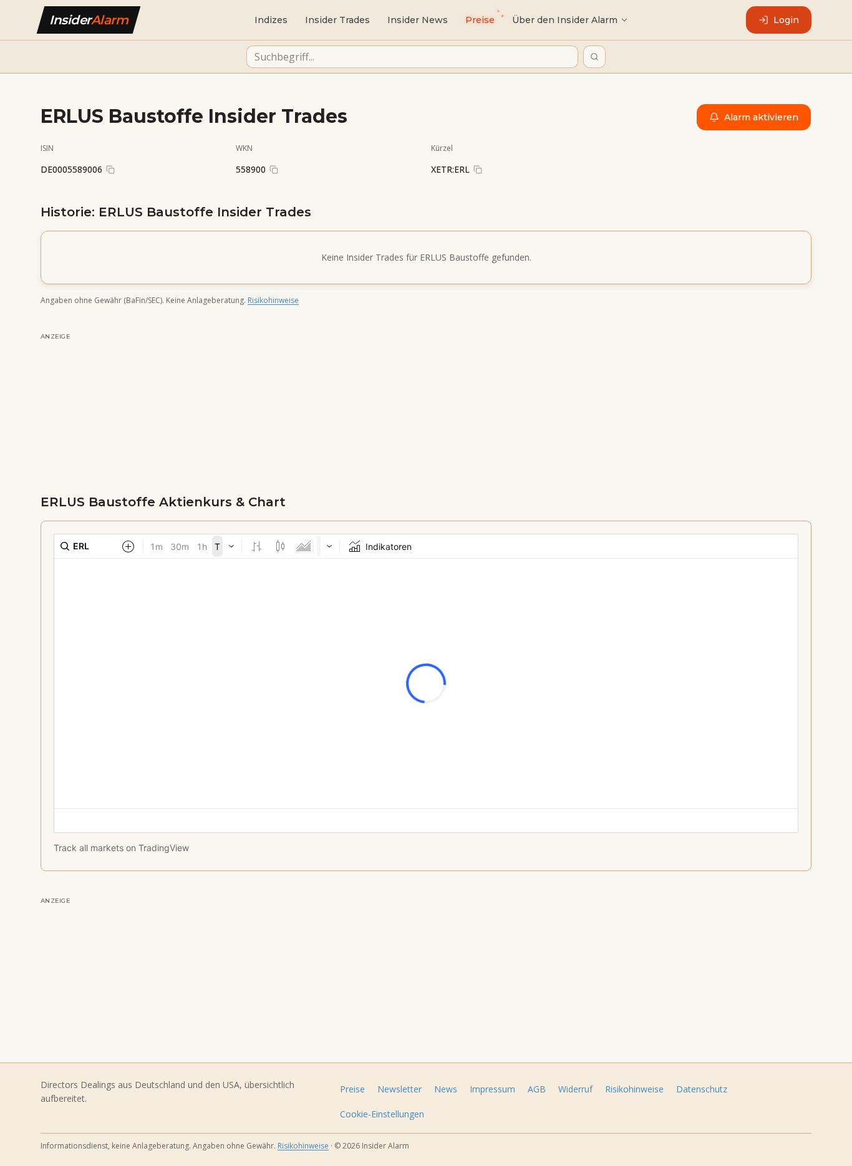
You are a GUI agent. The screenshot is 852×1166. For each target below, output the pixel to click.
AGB (537, 1089)
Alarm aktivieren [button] (761, 117)
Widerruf (575, 1089)
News (445, 1089)
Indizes (271, 20)
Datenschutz (701, 1089)
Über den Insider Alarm (564, 20)
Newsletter (399, 1089)
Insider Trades (337, 20)
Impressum (492, 1089)
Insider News (417, 20)
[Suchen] (594, 57)
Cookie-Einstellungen (382, 1114)
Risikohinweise (273, 300)
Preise (352, 1089)
